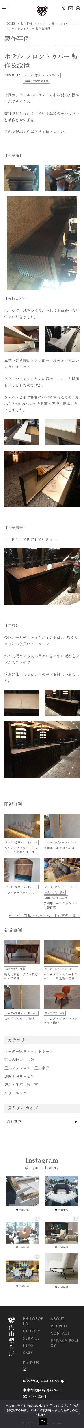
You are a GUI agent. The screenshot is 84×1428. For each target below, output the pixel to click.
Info (28, 1346)
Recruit (59, 1326)
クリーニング (15, 1092)
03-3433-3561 (35, 1396)
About (57, 1319)
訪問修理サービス (19, 1076)
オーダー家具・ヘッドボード (55, 23)
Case (28, 1353)
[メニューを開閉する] (5, 8)
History (31, 1331)
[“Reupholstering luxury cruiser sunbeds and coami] (22, 1194)
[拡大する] (33, 170)
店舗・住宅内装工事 (36, 81)
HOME (10, 23)
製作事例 (26, 23)
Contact (60, 1333)
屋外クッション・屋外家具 (27, 1067)
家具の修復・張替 (19, 1059)
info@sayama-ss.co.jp (44, 1380)
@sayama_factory (42, 1167)
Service (31, 1339)
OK (43, 1421)
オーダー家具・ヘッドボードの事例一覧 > (44, 915)
